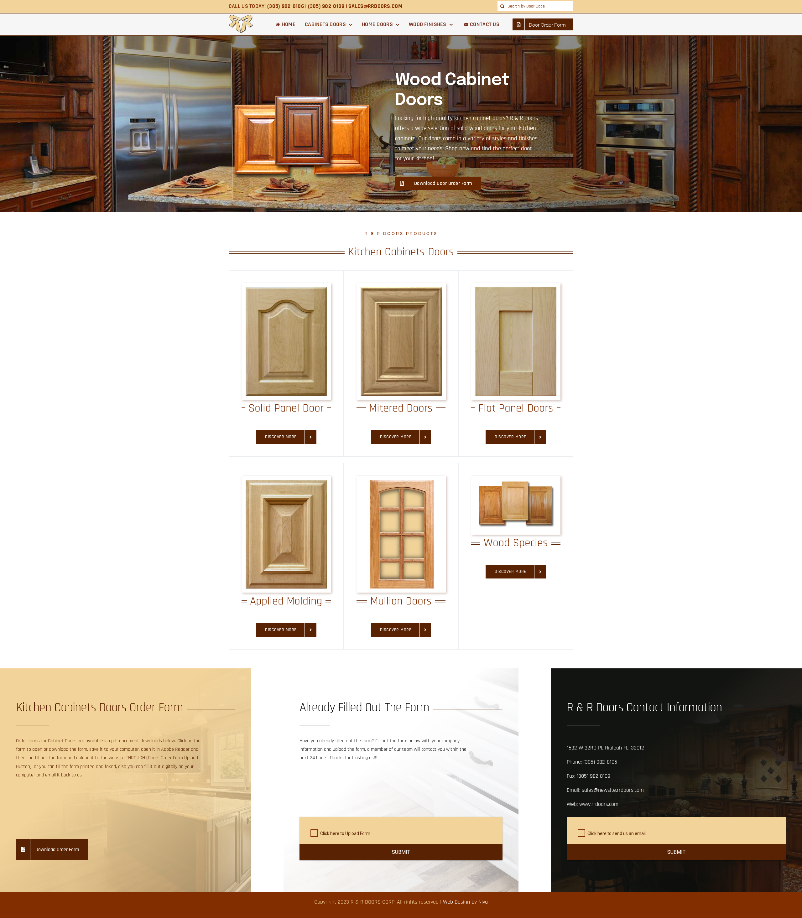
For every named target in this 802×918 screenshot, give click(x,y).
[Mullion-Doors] (401, 482)
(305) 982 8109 (593, 776)
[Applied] (286, 482)
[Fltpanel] (515, 289)
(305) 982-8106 (600, 761)
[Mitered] (401, 289)
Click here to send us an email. (617, 833)
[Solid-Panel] (286, 289)
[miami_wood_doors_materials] (515, 482)
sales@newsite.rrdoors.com (613, 790)
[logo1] (241, 17)
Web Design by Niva (465, 901)
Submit (401, 852)
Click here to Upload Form (345, 833)
